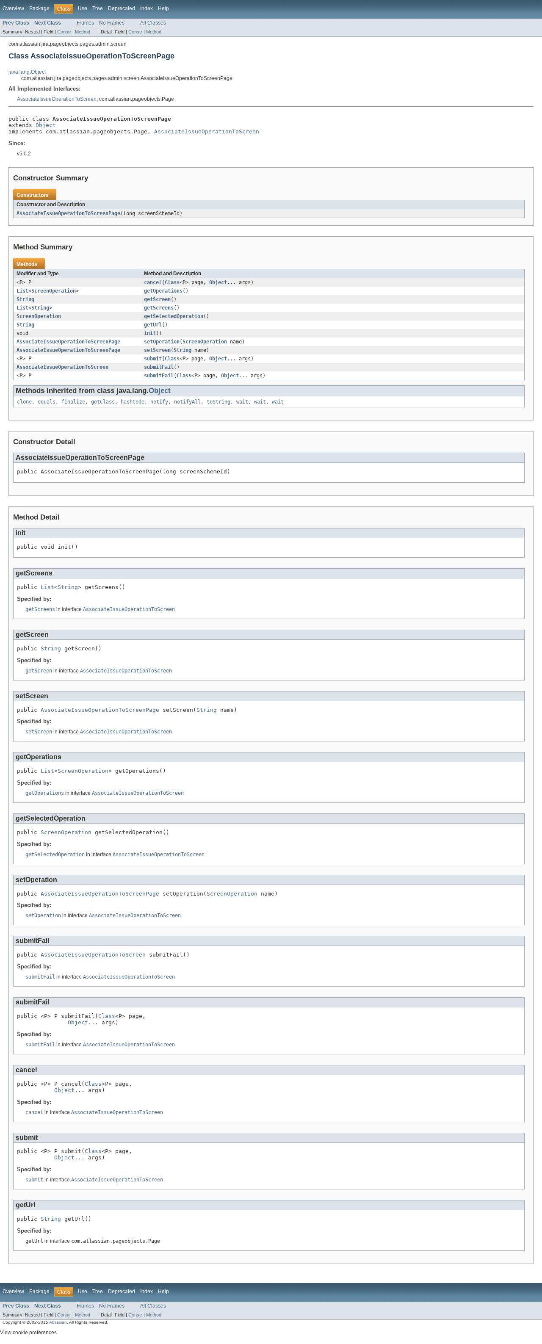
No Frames (111, 23)
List (22, 291)
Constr (64, 31)
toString (218, 402)
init (150, 333)
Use (82, 8)
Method (82, 31)
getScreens (159, 308)
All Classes (153, 23)
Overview (13, 8)
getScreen (157, 299)
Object (46, 125)
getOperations (163, 291)
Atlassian (58, 1322)
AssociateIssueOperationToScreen (57, 99)
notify (159, 402)
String (25, 299)
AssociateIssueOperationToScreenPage (68, 213)
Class (172, 282)
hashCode (132, 402)
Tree (97, 8)
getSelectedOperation (173, 316)
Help (163, 8)
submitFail (159, 367)
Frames (85, 23)
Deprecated (121, 8)
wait (242, 402)
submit (153, 359)
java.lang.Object (27, 72)
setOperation (162, 342)
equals (46, 402)
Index (146, 8)
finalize (73, 402)
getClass (103, 402)
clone (24, 402)
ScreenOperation (53, 291)
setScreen (157, 350)
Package (39, 8)
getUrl (153, 325)
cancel (153, 282)
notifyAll (187, 402)
